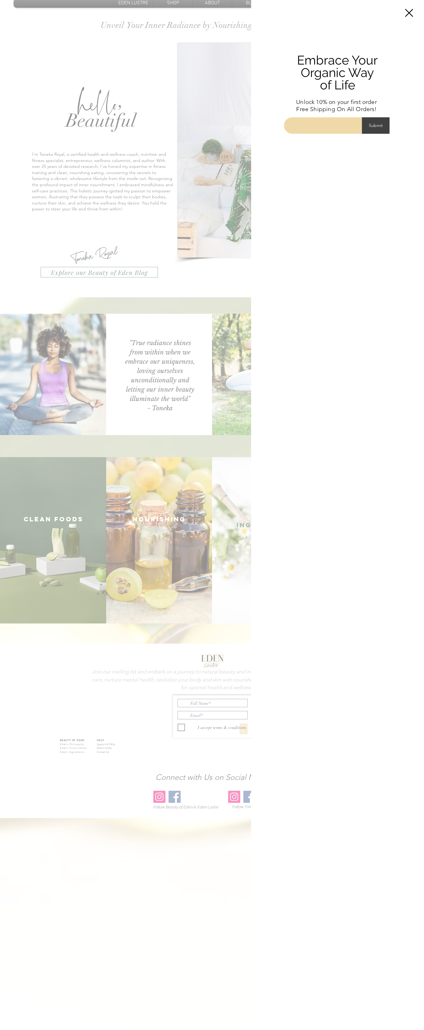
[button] (409, 13)
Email (290, 111)
